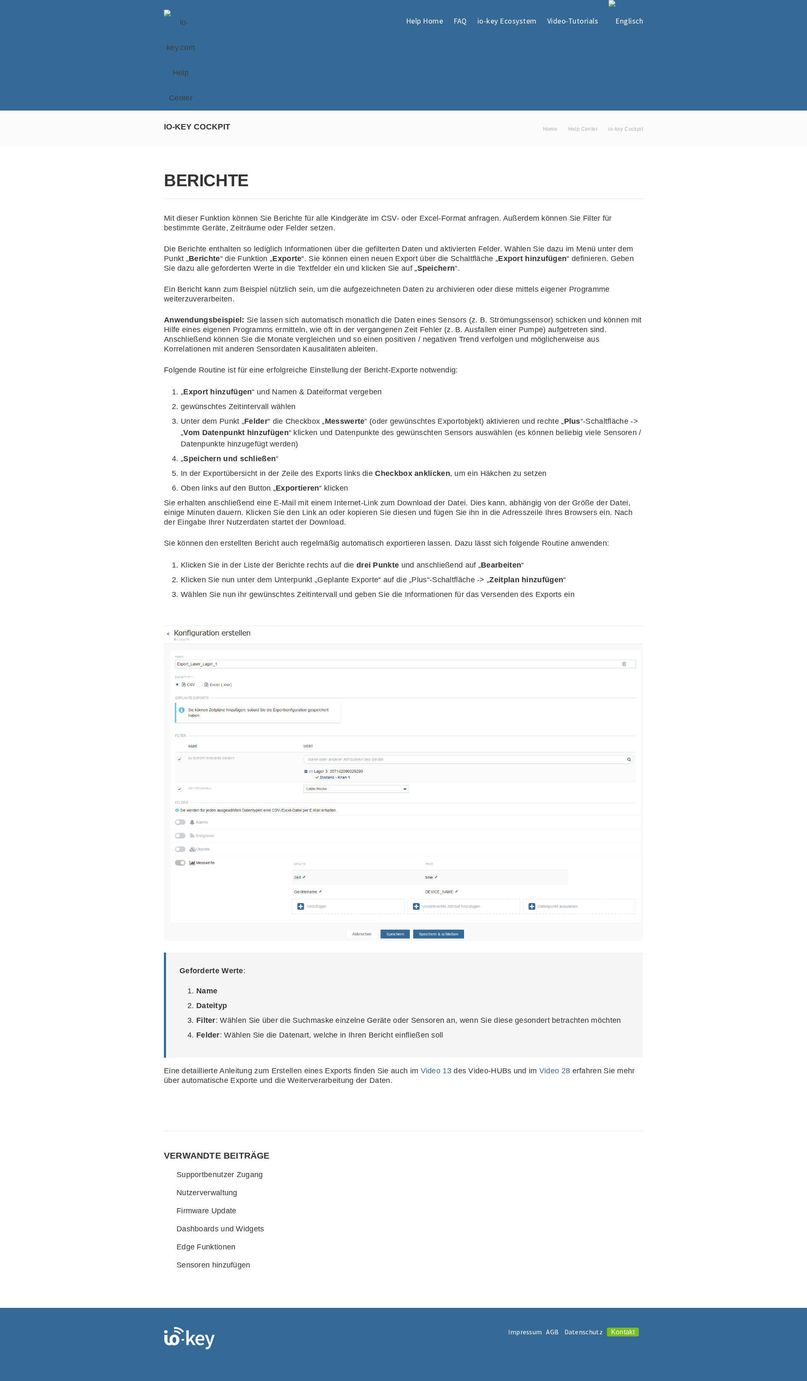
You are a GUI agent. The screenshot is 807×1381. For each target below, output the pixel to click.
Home (550, 129)
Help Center (583, 129)
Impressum (525, 1332)
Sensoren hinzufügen (214, 1265)
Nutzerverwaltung (207, 1192)
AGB (552, 1332)
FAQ (460, 21)
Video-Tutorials (573, 21)
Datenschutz (583, 1332)
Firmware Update (207, 1211)
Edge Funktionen (206, 1247)
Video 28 (554, 1071)
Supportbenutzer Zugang (220, 1174)
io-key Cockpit (625, 129)
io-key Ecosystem (507, 21)
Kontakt (623, 1332)
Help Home (424, 21)
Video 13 (436, 1071)
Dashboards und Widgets (220, 1229)
